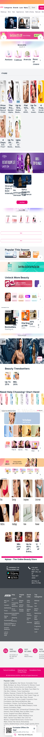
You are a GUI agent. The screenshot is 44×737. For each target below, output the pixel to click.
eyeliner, (18, 689)
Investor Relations (7, 628)
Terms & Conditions (9, 670)
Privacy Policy (22, 672)
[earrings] (16, 491)
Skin (35, 603)
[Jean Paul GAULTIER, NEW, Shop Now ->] (22, 351)
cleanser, (12, 693)
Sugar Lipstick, (30, 724)
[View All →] (22, 234)
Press (6, 610)
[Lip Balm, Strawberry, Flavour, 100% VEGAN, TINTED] (6, 399)
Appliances (37, 613)
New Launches (30, 605)
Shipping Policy (22, 670)
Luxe (35, 632)
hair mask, (25, 689)
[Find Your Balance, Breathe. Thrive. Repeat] (27, 418)
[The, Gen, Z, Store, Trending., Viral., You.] (34, 297)
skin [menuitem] (9, 12)
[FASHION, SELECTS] (8, 537)
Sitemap (29, 622)
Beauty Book (21, 601)
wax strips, (23, 697)
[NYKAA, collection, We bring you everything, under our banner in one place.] (22, 462)
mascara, (30, 693)
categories (8, 7)
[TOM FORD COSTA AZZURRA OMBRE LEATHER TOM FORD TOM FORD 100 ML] (10, 317)
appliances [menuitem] (20, 12)
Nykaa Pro (29, 618)
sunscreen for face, (14, 699)
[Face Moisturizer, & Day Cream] (32, 399)
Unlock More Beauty (17, 277)
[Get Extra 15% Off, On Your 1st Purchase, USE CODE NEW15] (22, 35)
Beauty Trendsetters (17, 368)
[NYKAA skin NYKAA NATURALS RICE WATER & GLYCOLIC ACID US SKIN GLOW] (16, 375)
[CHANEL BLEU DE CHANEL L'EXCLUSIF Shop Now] (11, 23)
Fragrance (37, 626)
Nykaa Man (29, 610)
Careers (6, 605)
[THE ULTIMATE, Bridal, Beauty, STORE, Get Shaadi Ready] (21, 297)
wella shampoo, (27, 705)
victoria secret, (19, 687)
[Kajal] (22, 399)
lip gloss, (17, 685)
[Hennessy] (19, 181)
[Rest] (27, 431)
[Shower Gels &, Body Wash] (37, 399)
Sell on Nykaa (14, 624)
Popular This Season (17, 249)
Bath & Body (36, 609)
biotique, (11, 685)
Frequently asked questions (15, 604)
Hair (35, 606)
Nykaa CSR (6, 617)
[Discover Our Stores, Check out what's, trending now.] (8, 297)
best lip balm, (24, 711)
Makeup (36, 600)
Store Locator (14, 609)
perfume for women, (28, 685)
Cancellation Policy (35, 670)
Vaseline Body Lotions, (17, 724)
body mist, (18, 705)
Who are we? (6, 601)
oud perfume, (22, 703)
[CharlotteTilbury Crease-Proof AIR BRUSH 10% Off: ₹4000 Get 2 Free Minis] (26, 91)
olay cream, (28, 695)
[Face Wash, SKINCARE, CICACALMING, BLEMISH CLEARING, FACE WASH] (16, 399)
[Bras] (4, 491)
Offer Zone (28, 601)
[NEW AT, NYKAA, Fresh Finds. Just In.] (28, 297)
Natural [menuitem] (37, 12)
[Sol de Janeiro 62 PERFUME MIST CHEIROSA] (41, 91)
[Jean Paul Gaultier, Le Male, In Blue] (9, 179)
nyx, (17, 709)
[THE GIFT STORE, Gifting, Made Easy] (14, 297)
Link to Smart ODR (6, 633)
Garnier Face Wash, (14, 717)
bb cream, (9, 687)
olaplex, (11, 705)
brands (15, 7)
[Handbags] (16, 515)
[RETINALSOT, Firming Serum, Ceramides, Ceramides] (18, 53)
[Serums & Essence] (27, 399)
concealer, (29, 683)
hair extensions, (18, 695)
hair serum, (21, 683)
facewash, (12, 709)
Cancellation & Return (15, 614)
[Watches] (4, 515)
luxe (21, 7)
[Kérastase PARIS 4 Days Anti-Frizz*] (3, 126)
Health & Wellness (37, 622)
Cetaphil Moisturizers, (17, 719)
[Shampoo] (11, 399)
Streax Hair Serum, (14, 722)
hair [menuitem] (13, 12)
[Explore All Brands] (22, 204)
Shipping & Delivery (14, 619)
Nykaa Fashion (29, 614)
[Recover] (37, 431)
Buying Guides (21, 610)
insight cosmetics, (27, 699)
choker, (14, 703)
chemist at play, (21, 693)
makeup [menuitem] (3, 12)
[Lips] (1, 399)
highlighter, (13, 683)
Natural (36, 629)
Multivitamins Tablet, (16, 715)
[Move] (7, 431)
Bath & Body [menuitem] (29, 12)
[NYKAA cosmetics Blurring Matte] (33, 91)
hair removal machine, (19, 701)
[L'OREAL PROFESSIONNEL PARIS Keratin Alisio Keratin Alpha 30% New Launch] (11, 91)
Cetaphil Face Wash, (15, 713)
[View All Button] (22, 241)
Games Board (21, 605)
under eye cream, (13, 697)
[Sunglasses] (27, 491)
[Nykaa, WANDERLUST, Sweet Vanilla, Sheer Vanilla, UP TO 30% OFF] (30, 471)
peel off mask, (15, 711)
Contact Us (14, 599)
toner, (19, 691)
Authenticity (7, 608)
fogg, (34, 695)
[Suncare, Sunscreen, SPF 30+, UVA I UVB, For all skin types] (42, 399)
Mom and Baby (35, 617)
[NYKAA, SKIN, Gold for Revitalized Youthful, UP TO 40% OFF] (8, 471)
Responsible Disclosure (8, 624)
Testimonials (8, 613)
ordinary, (13, 691)
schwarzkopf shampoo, (28, 709)
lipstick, (6, 683)
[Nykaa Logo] (2, 7)
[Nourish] (17, 431)
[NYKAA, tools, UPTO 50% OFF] (15, 471)
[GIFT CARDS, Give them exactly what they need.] (18, 283)
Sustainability (8, 620)
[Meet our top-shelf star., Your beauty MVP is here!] (22, 45)
